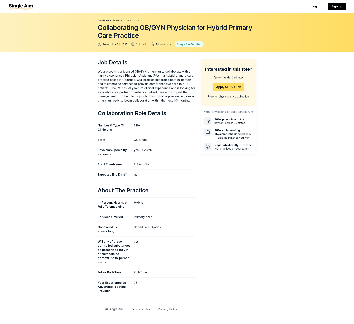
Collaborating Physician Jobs (113, 20)
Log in (316, 6)
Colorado (137, 20)
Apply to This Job (228, 87)
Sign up (337, 6)
